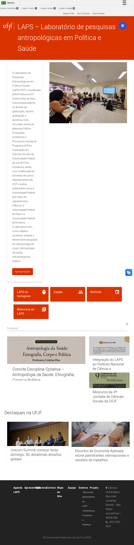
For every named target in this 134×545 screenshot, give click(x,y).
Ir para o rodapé (66, 8)
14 (110, 119)
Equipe (72, 487)
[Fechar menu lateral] (122, 25)
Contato (51, 487)
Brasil (7, 2)
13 (106, 119)
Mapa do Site (68, 13)
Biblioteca (41, 487)
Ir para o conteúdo (9, 8)
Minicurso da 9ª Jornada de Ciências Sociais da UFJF (108, 396)
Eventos (83, 487)
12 (101, 119)
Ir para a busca (47, 8)
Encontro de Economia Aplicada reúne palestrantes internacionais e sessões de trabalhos (102, 455)
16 (119, 119)
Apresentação (32, 487)
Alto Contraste (83, 13)
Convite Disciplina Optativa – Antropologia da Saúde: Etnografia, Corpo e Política (43, 374)
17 (124, 119)
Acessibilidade (98, 13)
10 (92, 119)
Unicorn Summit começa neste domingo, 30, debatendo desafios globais (36, 454)
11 (97, 119)
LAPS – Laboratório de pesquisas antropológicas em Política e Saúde (67, 37)
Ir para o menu (28, 8)
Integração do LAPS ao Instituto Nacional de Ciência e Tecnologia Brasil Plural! (108, 369)
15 (115, 119)
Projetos (95, 487)
